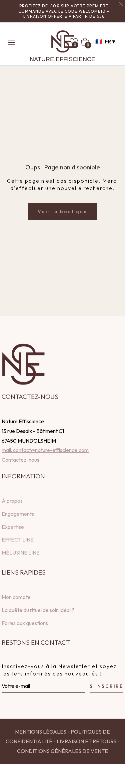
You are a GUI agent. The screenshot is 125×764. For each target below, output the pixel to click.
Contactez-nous (20, 459)
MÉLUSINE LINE (21, 552)
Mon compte (16, 597)
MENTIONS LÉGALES (40, 731)
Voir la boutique (62, 211)
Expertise (13, 526)
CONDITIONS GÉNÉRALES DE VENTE (62, 751)
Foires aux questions (25, 623)
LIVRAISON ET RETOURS (86, 741)
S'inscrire (106, 686)
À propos (12, 500)
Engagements (18, 513)
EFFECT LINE (18, 539)
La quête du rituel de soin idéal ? (38, 610)
